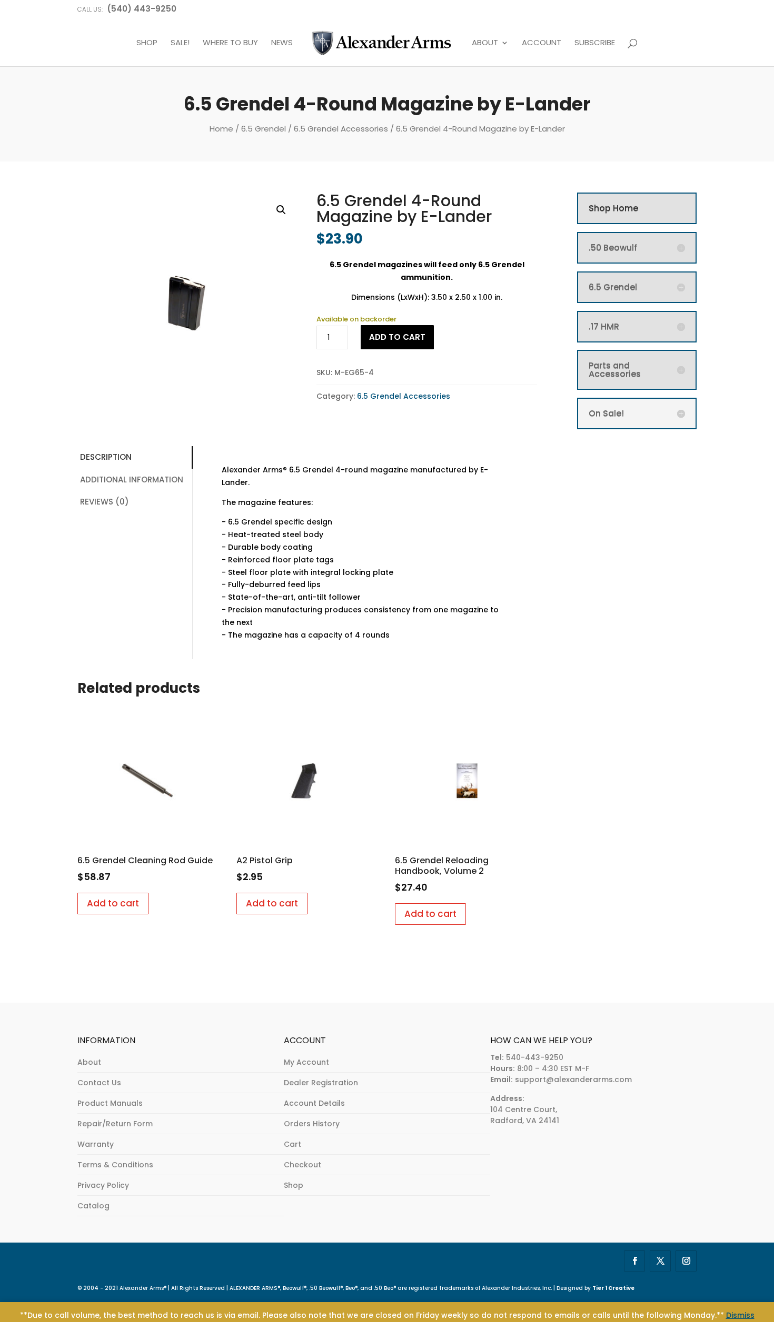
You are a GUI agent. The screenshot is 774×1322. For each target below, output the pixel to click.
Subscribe (594, 43)
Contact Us (99, 1082)
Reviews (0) (104, 501)
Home (221, 128)
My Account (306, 1062)
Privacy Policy (103, 1185)
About (89, 1062)
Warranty (95, 1144)
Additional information (131, 479)
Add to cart (397, 336)
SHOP (146, 43)
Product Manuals (110, 1103)
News (282, 43)
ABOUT (485, 43)
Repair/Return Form (115, 1123)
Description (106, 456)
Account (541, 43)
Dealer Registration (321, 1082)
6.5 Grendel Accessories (341, 128)
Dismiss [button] (740, 1315)
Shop (293, 1185)
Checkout (302, 1164)
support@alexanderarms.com (573, 1079)
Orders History (312, 1123)
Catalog (93, 1205)
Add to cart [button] (113, 903)
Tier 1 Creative (613, 1288)
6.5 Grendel (263, 128)
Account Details (314, 1103)
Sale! (180, 43)
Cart (292, 1144)
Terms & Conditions (115, 1164)
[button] (281, 209)
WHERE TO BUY (230, 43)
